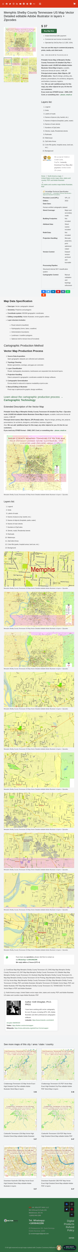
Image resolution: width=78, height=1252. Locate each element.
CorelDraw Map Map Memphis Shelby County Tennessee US (26, 970)
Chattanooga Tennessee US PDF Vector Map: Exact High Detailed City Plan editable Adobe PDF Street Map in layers (56, 1086)
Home (43, 176)
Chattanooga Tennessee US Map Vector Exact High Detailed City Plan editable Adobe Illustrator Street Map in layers (19, 1086)
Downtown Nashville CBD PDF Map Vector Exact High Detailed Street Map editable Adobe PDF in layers (57, 1183)
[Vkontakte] (71, 1214)
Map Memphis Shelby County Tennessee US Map (34, 980)
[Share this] (43, 291)
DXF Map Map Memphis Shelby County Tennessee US (38, 972)
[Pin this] (58, 291)
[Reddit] (23, 4)
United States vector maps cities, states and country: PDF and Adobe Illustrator (47, 992)
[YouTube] (20, 4)
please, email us (66, 95)
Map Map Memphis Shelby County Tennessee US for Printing (24, 978)
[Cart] (74, 4)
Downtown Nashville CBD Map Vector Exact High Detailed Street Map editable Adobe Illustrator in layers (19, 1183)
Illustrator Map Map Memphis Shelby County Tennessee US (51, 975)
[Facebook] (6, 4)
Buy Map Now (49, 31)
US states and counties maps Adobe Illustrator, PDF (21, 995)
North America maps (54, 176)
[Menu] (40, 3)
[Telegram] (30, 4)
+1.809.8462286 (31, 959)
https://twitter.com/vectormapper (22, 1025)
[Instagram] (13, 4)
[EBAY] (34, 4)
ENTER (71, 1238)
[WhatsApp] (3, 4)
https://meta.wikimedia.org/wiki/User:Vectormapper (31, 1028)
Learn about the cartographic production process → (33, 398)
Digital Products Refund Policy (69, 1225)
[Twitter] (10, 4)
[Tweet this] (48, 291)
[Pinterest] (27, 4)
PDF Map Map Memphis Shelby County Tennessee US (34, 986)
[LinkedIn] (17, 4)
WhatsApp (22, 959)
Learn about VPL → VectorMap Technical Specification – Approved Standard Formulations (57, 194)
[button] (69, 1247)
